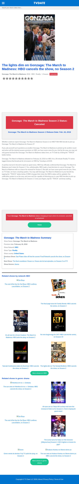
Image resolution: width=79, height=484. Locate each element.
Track (39, 225)
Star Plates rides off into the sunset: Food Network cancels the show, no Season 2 (37, 257)
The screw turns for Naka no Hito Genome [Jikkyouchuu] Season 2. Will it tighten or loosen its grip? (58, 442)
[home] (39, 3)
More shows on (39, 373)
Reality (14, 250)
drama (17, 264)
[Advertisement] (39, 97)
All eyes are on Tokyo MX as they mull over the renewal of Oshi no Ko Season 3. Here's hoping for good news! (58, 409)
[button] (3, 3)
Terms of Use (58, 479)
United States (19, 253)
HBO (16, 247)
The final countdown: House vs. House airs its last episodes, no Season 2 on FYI (40, 261)
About (40, 479)
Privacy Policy (48, 479)
